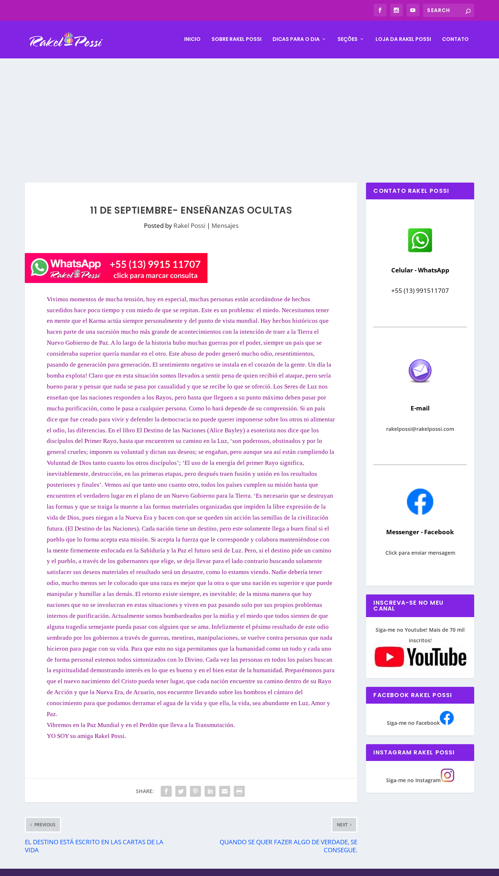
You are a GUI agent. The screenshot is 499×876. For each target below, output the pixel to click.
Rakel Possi (189, 225)
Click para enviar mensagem (420, 552)
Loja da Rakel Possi (403, 39)
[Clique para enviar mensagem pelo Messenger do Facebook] (420, 512)
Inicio (192, 39)
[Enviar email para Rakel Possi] (420, 389)
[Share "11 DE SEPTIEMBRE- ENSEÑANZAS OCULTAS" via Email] (224, 791)
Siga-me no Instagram (413, 780)
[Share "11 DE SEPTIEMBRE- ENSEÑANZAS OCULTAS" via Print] (239, 791)
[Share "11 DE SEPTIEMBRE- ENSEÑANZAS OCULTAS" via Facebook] (166, 791)
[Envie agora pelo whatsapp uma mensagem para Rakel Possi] (420, 251)
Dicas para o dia (296, 39)
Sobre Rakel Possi (237, 39)
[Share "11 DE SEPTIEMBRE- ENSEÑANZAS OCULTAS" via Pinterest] (195, 791)
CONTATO (455, 39)
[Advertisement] (249, 113)
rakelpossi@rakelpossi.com (420, 428)
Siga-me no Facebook (413, 722)
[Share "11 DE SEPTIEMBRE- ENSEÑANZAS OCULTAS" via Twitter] (181, 791)
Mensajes (225, 225)
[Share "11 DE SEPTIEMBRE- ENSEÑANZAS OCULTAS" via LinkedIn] (210, 791)
